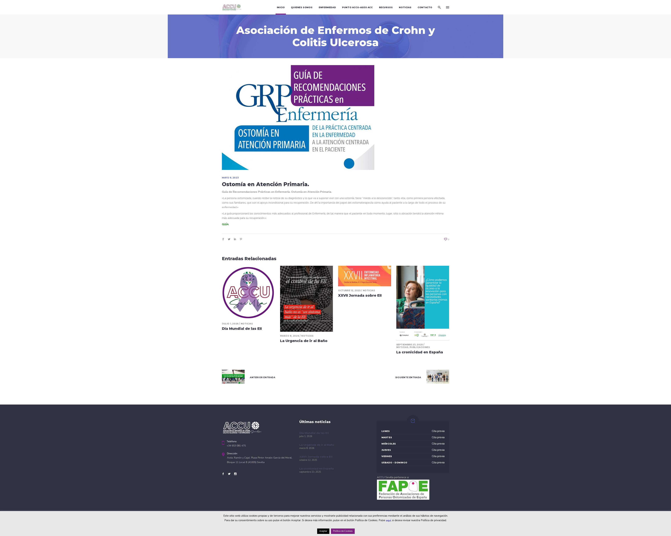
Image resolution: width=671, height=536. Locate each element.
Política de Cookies (343, 531)
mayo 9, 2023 (230, 177)
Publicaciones (420, 347)
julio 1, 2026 (230, 323)
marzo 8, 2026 (289, 336)
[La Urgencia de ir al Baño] (306, 299)
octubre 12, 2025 (349, 290)
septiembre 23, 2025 (409, 344)
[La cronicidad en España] (422, 303)
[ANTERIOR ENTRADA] (233, 377)
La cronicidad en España (419, 352)
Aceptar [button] (323, 531)
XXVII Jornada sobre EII (360, 295)
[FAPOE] (403, 499)
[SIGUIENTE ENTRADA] (437, 377)
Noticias (247, 323)
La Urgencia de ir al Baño (303, 341)
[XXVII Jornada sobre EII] (364, 276)
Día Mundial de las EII (242, 328)
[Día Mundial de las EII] (248, 293)
